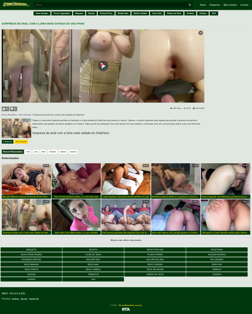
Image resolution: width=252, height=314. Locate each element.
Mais (44, 152)
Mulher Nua (123, 13)
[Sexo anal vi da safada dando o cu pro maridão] (76, 215)
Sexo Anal (156, 13)
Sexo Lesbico (93, 269)
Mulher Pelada (140, 13)
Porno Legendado (62, 13)
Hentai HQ (34, 299)
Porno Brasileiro (9, 115)
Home (203, 5)
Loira (36, 152)
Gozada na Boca (217, 254)
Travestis (93, 274)
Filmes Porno (106, 13)
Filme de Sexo (93, 254)
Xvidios (203, 13)
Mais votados (230, 5)
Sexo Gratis (31, 269)
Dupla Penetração (31, 254)
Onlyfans (52, 152)
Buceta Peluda (155, 249)
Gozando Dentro (31, 259)
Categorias (214, 5)
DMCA (5, 293)
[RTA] (126, 310)
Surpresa (73, 152)
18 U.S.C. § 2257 (17, 293)
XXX (214, 13)
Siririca (216, 269)
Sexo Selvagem (155, 269)
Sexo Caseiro (155, 264)
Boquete (79, 13)
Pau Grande (216, 259)
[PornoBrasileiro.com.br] (16, 6)
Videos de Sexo (174, 13)
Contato (244, 5)
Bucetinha (217, 249)
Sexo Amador (42, 13)
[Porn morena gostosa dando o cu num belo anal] (76, 179)
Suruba (31, 274)
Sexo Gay (217, 264)
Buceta (91, 13)
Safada (63, 152)
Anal (28, 152)
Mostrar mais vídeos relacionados (126, 240)
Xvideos (190, 13)
